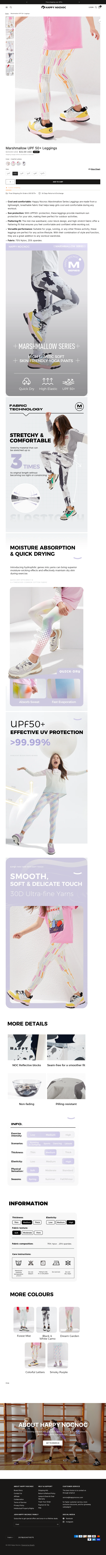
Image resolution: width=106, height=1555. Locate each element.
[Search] (10, 7)
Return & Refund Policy (46, 1493)
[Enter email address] (57, 1524)
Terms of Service (20, 1502)
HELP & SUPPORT (45, 1486)
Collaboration (19, 1499)
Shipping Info (43, 1490)
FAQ (39, 1508)
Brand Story (18, 1490)
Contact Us (18, 1493)
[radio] (8, 163)
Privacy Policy (19, 1505)
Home (7, 13)
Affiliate (16, 1496)
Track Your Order (44, 1502)
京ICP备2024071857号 (26, 1537)
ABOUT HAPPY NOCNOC (24, 1486)
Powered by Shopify (27, 1545)
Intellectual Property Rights (24, 1508)
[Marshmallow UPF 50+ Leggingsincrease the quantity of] (13, 181)
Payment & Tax (43, 1505)
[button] (53, 1443)
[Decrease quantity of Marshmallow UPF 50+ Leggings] (7, 181)
